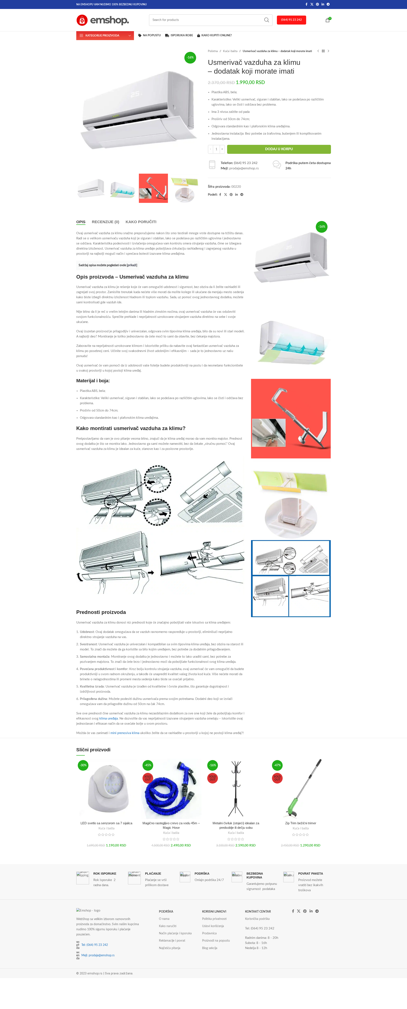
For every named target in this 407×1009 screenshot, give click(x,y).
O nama (164, 918)
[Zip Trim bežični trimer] (300, 789)
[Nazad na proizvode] (323, 51)
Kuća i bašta (230, 51)
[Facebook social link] (306, 4)
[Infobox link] (100, 880)
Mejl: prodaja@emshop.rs (98, 955)
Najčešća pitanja (169, 948)
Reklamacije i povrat (172, 940)
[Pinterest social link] (317, 4)
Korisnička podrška (257, 918)
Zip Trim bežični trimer (300, 823)
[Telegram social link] (328, 4)
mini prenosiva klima (124, 733)
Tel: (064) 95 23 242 (94, 945)
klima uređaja (108, 718)
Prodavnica (209, 933)
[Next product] (328, 51)
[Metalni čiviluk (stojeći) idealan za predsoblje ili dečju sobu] (236, 789)
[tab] (80, 222)
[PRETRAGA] (267, 20)
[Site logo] (103, 20)
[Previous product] (318, 51)
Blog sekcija (209, 948)
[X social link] (312, 4)
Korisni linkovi (214, 911)
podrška (166, 911)
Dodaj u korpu (279, 149)
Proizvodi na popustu (216, 940)
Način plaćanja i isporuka (175, 933)
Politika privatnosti (214, 918)
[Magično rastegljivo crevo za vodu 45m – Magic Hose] (171, 789)
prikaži (132, 265)
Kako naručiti (167, 926)
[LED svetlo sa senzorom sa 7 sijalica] (106, 789)
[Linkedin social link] (322, 4)
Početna (213, 51)
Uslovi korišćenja (213, 926)
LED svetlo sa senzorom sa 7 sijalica (106, 823)
